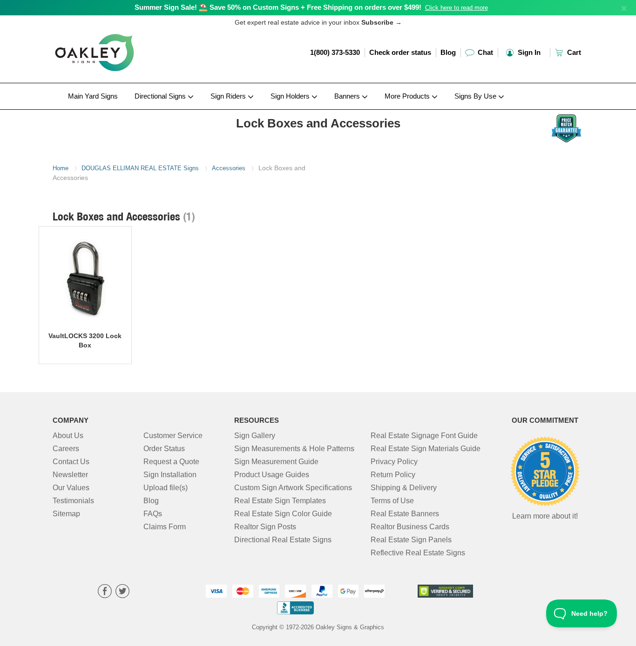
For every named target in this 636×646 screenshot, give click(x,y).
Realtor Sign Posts (265, 527)
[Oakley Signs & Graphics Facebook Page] (105, 592)
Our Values (71, 488)
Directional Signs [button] (161, 96)
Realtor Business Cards (410, 527)
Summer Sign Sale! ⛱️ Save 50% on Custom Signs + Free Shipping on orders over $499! (278, 7)
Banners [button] (348, 96)
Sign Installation (169, 475)
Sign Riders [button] (229, 96)
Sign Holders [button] (291, 96)
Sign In (528, 52)
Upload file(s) (165, 488)
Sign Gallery (254, 436)
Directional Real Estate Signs (283, 540)
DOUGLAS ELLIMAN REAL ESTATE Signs (140, 168)
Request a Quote (171, 462)
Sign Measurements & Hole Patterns (294, 449)
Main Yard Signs (93, 96)
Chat (484, 52)
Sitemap (66, 514)
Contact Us (71, 462)
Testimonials (73, 501)
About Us (68, 436)
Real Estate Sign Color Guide (283, 514)
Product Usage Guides (271, 475)
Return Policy (393, 475)
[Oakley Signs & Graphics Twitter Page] (122, 592)
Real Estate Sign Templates (280, 501)
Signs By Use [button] (476, 96)
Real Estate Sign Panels (411, 540)
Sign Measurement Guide (276, 462)
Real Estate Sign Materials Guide (425, 449)
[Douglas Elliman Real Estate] (114, 112)
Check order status (400, 52)
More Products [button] (408, 96)
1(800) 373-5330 (335, 52)
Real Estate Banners (405, 514)
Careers (66, 449)
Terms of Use (392, 501)
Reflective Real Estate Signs (418, 553)
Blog (448, 52)
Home (60, 168)
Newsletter (70, 475)
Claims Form (164, 527)
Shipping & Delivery (404, 488)
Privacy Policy (394, 462)
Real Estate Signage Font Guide (424, 436)
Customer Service (173, 436)
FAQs (152, 514)
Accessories (228, 168)
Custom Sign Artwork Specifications (293, 488)
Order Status (164, 449)
